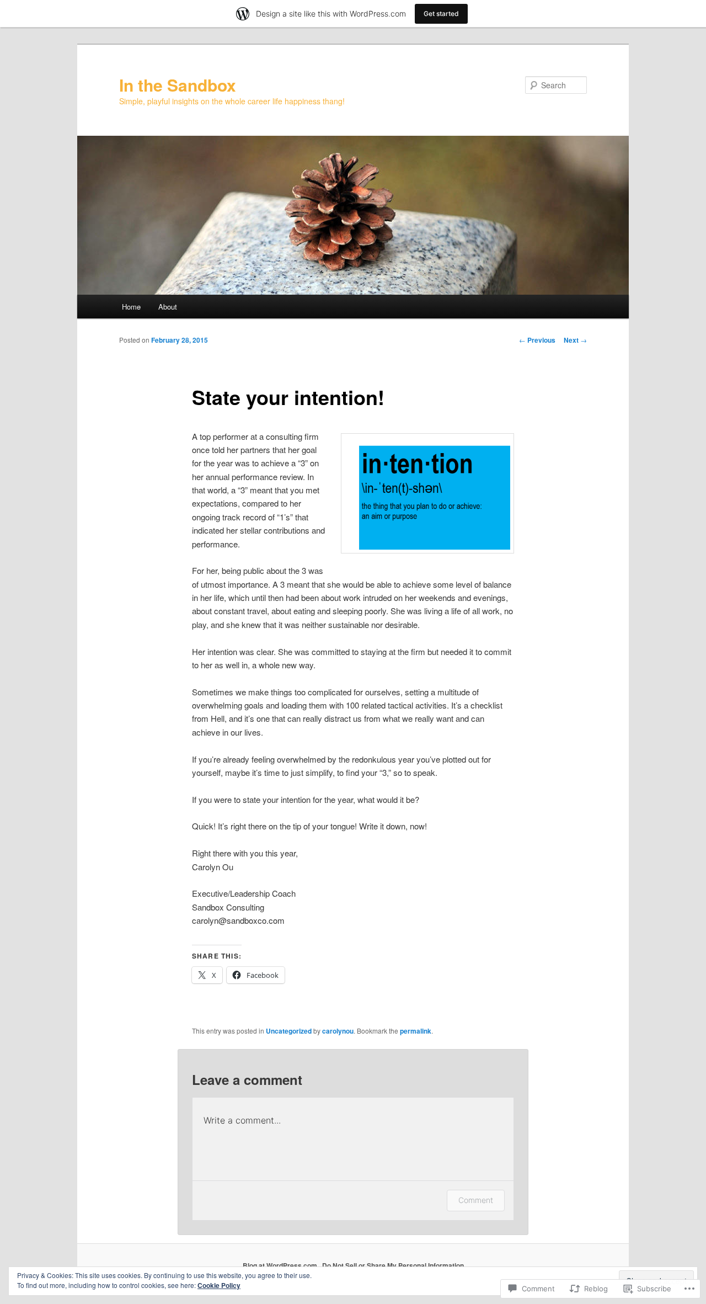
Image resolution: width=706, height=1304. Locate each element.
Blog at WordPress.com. (281, 1265)
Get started (441, 13)
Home (131, 306)
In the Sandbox (177, 85)
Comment (475, 1200)
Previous (537, 340)
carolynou (338, 1031)
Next (575, 340)
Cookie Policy (218, 1285)
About (167, 306)
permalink (415, 1031)
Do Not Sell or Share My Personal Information (393, 1265)
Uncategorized (289, 1031)
